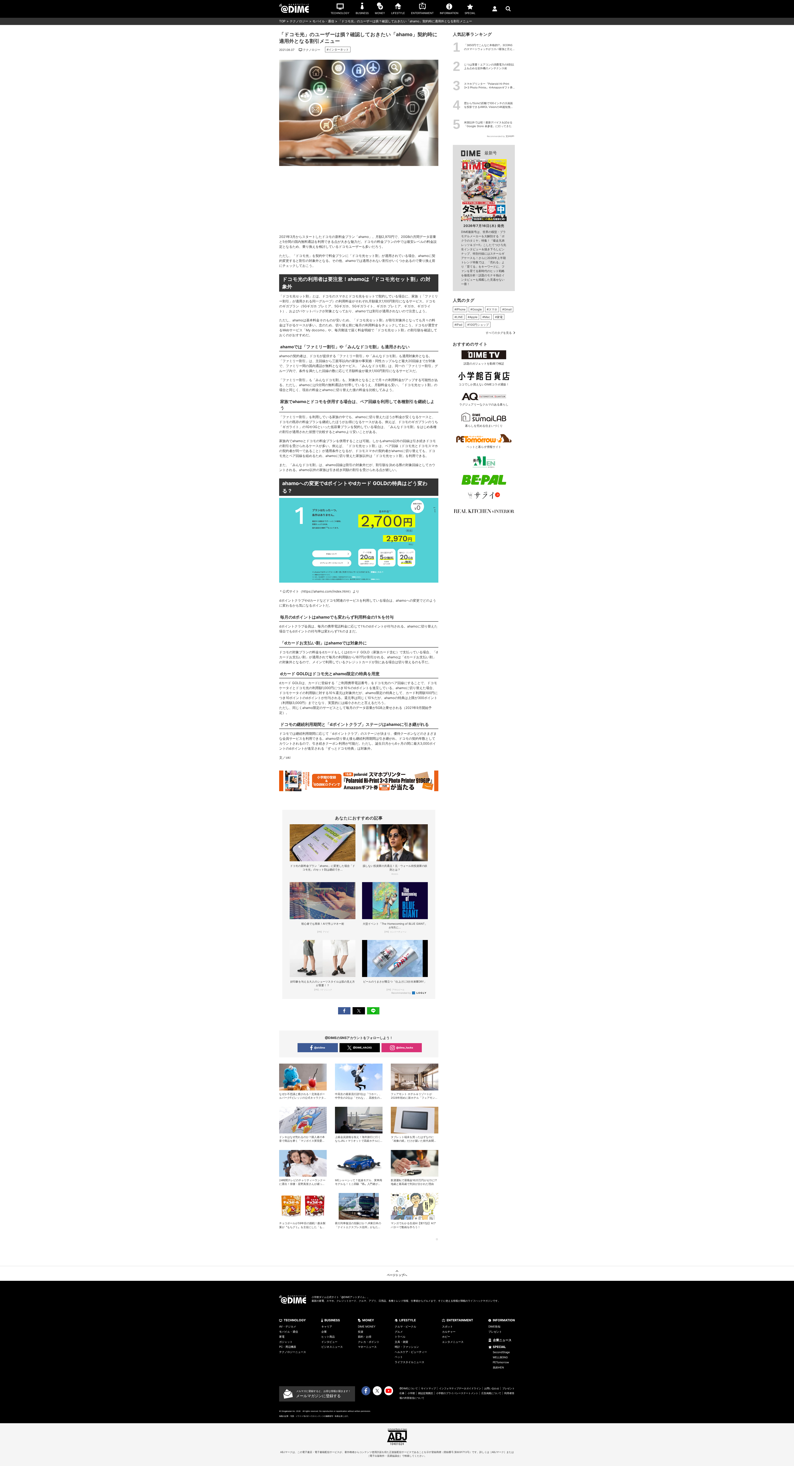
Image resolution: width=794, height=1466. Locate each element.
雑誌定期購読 (425, 1393)
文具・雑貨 (401, 1341)
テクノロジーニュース (292, 1352)
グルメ (399, 1331)
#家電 (499, 317)
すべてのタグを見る (499, 332)
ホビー (446, 1336)
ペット (399, 1357)
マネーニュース (367, 1346)
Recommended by (401, 992)
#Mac (486, 317)
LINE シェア (373, 1010)
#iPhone (459, 309)
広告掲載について (491, 1393)
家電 (282, 1336)
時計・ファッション (407, 1346)
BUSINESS (332, 1320)
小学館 (411, 1393)
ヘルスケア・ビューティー (411, 1352)
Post (359, 1010)
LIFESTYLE (407, 1320)
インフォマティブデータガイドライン (460, 1388)
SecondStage (501, 1352)
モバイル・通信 (323, 21)
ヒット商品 (328, 1336)
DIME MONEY (366, 1326)
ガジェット (286, 1341)
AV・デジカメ (287, 1326)
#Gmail (507, 309)
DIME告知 (494, 1326)
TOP (282, 21)
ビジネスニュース (332, 1346)
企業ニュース (502, 1340)
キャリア (326, 1326)
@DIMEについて (408, 1388)
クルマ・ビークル (405, 1326)
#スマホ (492, 309)
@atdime (319, 1047)
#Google (476, 309)
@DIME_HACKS (362, 1047)
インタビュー (329, 1341)
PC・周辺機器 (287, 1346)
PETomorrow (501, 1362)
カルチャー (449, 1331)
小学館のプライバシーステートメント (457, 1393)
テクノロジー (299, 21)
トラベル (400, 1336)
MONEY (368, 1320)
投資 (360, 1331)
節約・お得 (364, 1336)
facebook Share (344, 1010)
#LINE (458, 317)
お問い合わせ (491, 1388)
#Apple (472, 317)
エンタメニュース (453, 1341)
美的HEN (498, 1367)
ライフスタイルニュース (409, 1362)
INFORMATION (504, 1320)
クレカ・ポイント (368, 1341)
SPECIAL (499, 1347)
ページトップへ (397, 1275)
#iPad (458, 324)
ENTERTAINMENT (460, 1320)
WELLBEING (500, 1357)
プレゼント (495, 1331)
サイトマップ (428, 1388)
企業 (324, 1331)
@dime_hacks (404, 1047)
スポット (447, 1326)
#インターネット (338, 49)
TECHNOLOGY (295, 1320)
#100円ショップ (478, 324)
